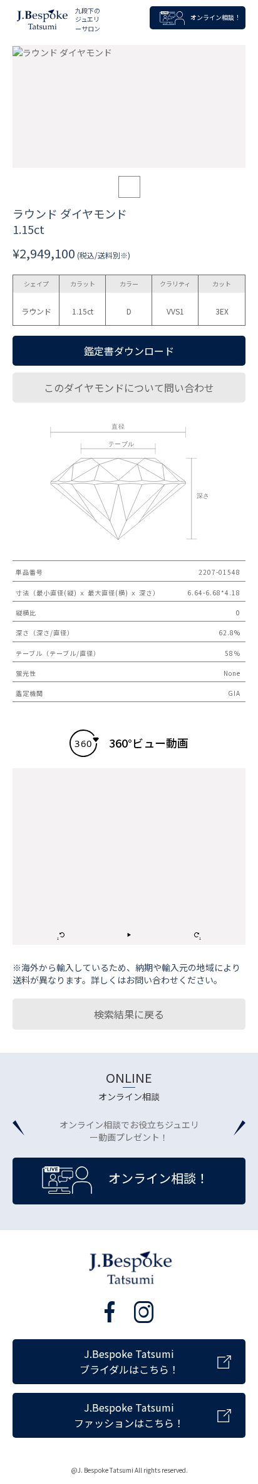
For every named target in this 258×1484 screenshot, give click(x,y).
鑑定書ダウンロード (129, 350)
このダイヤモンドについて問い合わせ (129, 387)
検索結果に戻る (129, 1014)
